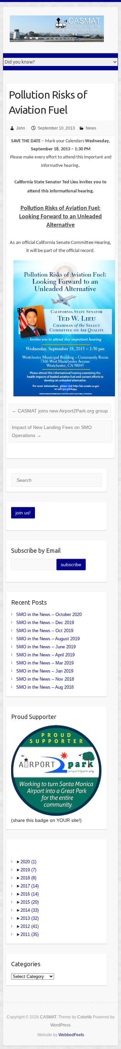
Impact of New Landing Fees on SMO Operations (52, 431)
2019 (28, 869)
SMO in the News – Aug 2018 (45, 687)
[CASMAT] (57, 30)
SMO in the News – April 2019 (45, 654)
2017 (30, 886)
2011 (30, 934)
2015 (30, 902)
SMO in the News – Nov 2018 (45, 679)
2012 (30, 926)
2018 (28, 877)
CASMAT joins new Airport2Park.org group (60, 410)
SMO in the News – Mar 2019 (45, 662)
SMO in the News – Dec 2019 (45, 622)
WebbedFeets (71, 1035)
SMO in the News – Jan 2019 (44, 671)
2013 (30, 918)
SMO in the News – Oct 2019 (44, 630)
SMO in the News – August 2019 (48, 638)
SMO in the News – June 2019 (46, 646)
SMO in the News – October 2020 (49, 614)
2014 (30, 910)
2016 (30, 894)
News (91, 128)
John (20, 128)
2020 (28, 861)
